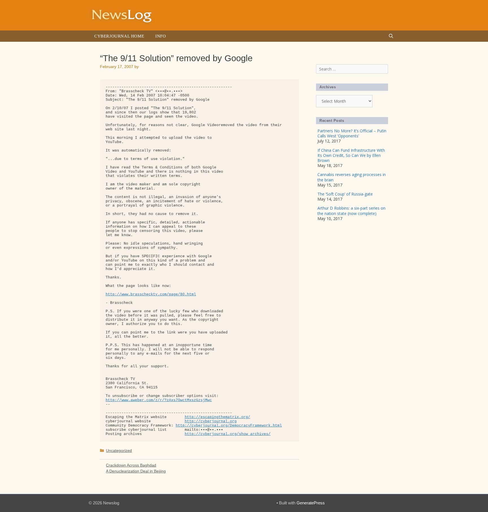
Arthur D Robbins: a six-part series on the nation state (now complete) (351, 210)
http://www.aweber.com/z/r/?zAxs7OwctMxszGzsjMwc (159, 400)
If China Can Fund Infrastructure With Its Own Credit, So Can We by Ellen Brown (351, 155)
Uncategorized (119, 450)
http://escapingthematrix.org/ (217, 417)
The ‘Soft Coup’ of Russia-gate (345, 194)
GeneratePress (311, 502)
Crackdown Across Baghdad (131, 465)
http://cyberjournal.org (211, 421)
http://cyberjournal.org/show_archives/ (228, 434)
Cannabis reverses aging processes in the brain (351, 177)
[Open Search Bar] (391, 36)
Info (160, 36)
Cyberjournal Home (119, 36)
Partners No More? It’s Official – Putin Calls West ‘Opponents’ (351, 133)
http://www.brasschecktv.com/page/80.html (151, 294)
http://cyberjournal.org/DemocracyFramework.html (229, 425)
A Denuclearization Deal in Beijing (136, 471)
